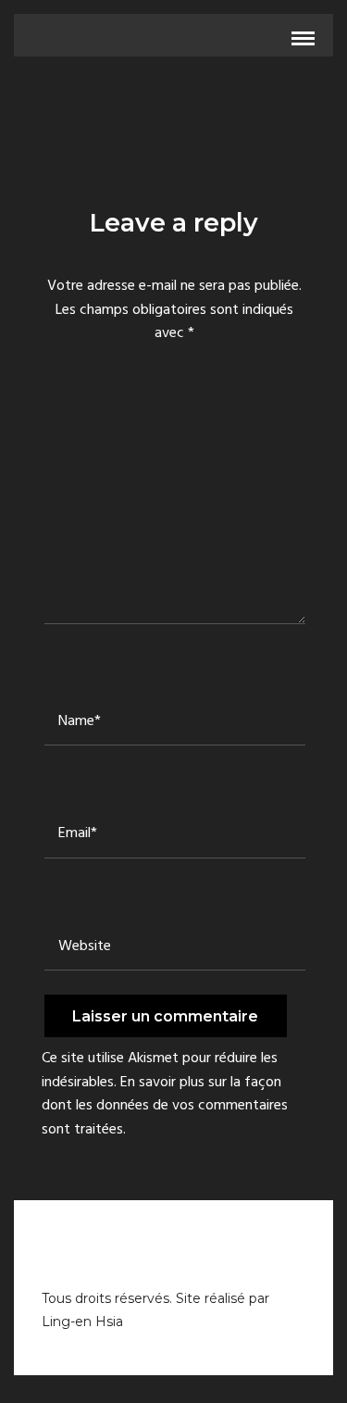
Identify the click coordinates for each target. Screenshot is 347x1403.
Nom (63, 677)
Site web (75, 903)
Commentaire (96, 395)
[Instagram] (174, 1265)
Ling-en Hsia (82, 1321)
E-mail (70, 790)
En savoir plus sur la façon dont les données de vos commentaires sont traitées (165, 1106)
